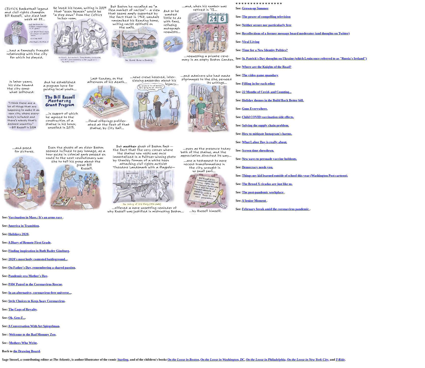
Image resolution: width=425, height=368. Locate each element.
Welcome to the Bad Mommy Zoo (32, 334)
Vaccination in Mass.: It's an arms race (35, 217)
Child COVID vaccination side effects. (268, 117)
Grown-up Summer (255, 8)
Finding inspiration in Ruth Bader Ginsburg (38, 251)
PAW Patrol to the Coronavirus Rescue (35, 284)
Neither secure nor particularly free (266, 25)
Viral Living (250, 42)
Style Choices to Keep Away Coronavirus (36, 301)
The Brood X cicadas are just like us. (267, 184)
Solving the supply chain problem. (265, 125)
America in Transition (23, 226)
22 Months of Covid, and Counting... (266, 92)
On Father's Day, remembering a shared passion (41, 267)
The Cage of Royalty (22, 309)
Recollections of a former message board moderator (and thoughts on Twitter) (295, 33)
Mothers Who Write (23, 343)
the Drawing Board (26, 351)
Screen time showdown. (258, 150)
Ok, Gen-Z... (16, 318)
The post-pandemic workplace (263, 192)
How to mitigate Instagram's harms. (267, 134)
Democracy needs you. (257, 167)
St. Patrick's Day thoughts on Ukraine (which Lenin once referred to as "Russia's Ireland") (304, 58)
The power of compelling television (266, 16)
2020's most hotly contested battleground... (37, 259)
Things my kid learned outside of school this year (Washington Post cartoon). (295, 175)
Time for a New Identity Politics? (265, 50)
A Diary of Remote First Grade (29, 242)
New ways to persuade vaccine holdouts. (269, 159)
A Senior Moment (254, 200)
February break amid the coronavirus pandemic (276, 209)
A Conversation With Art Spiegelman (33, 326)
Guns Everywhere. (255, 108)
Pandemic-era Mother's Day (27, 276)
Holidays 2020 (18, 234)
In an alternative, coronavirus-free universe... (39, 292)
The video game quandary (260, 75)
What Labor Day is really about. (264, 142)
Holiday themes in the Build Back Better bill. (273, 100)
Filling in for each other (258, 83)
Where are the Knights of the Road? (266, 67)
